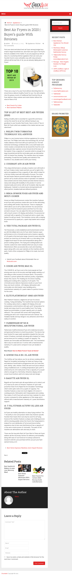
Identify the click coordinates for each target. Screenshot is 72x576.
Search (60, 28)
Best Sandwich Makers (14, 107)
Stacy (17, 496)
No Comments (9, 45)
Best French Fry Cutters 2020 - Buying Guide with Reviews (38, 479)
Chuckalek (4, 573)
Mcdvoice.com (12, 261)
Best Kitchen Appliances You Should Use (60, 43)
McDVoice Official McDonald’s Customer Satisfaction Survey (60, 50)
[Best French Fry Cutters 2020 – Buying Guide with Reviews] (38, 469)
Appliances (16, 23)
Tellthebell (56, 94)
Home (9, 23)
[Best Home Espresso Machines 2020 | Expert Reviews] (24, 468)
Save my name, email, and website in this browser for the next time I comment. (24, 558)
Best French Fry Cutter (14, 105)
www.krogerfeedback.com (62, 99)
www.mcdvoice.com (60, 96)
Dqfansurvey (57, 88)
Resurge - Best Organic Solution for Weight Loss (61, 64)
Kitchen (37, 43)
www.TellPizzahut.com (60, 91)
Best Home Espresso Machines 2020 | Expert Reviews (24, 448)
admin (8, 43)
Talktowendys (58, 102)
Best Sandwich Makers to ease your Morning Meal (9, 469)
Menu (3, 14)
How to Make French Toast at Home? (25, 351)
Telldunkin (56, 105)
